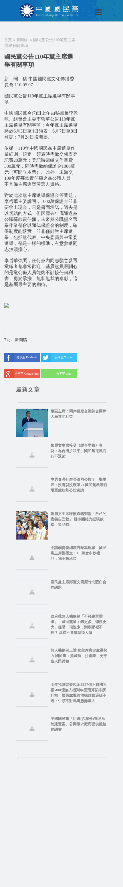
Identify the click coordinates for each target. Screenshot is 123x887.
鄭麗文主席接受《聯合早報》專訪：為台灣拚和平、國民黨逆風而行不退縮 (78, 450)
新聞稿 (21, 40)
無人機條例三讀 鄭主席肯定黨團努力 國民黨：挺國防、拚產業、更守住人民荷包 (79, 655)
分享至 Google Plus (27, 373)
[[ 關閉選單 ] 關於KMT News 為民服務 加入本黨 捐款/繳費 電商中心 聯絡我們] (83, 6)
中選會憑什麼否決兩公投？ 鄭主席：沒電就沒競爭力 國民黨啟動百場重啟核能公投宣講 (79, 484)
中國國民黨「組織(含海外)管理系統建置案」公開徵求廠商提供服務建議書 (78, 724)
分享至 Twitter (63, 357)
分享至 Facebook (27, 357)
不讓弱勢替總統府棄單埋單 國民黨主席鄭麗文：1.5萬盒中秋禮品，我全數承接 (78, 553)
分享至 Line (63, 373)
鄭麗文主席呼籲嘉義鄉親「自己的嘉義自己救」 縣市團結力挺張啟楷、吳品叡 (78, 519)
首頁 (8, 40)
